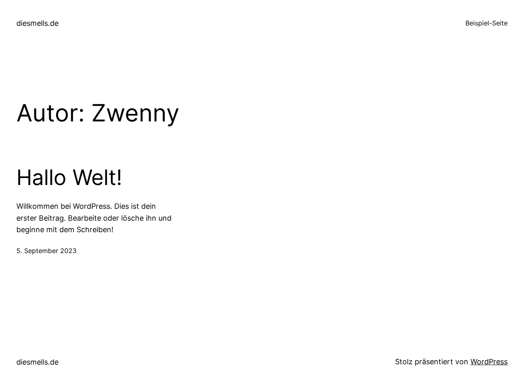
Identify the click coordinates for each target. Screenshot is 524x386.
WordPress (489, 361)
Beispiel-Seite (486, 23)
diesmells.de (37, 23)
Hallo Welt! (69, 177)
